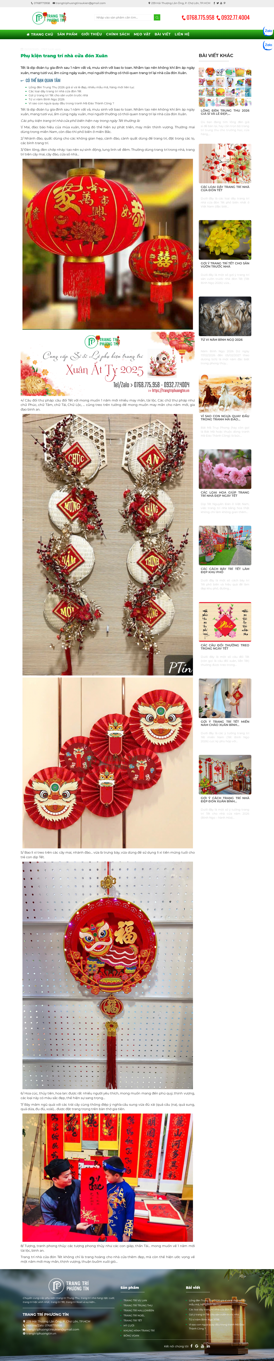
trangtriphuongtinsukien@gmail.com (80, 3)
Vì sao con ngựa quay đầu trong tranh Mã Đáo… (225, 417)
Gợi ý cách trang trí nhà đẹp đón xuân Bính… (225, 799)
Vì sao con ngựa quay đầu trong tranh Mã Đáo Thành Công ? (71, 103)
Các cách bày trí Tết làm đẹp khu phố (225, 570)
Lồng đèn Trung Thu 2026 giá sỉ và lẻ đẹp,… (225, 112)
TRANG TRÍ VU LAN (135, 1300)
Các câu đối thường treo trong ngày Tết (225, 647)
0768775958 (41, 3)
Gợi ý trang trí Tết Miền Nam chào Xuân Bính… (225, 723)
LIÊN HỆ (182, 34)
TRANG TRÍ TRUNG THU (138, 1305)
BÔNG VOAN (131, 1335)
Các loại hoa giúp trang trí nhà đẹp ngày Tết (225, 494)
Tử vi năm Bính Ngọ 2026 (47, 99)
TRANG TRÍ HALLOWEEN (139, 1310)
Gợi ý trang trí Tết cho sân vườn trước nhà (58, 95)
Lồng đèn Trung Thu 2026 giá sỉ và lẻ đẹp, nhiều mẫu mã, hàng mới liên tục (81, 87)
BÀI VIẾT (163, 34)
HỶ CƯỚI (129, 1325)
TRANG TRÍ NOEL (134, 1315)
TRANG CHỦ (41, 34)
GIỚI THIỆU (91, 34)
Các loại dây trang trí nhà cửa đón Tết (55, 91)
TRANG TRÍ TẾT (133, 1320)
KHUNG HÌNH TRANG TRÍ (139, 1330)
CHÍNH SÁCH (118, 34)
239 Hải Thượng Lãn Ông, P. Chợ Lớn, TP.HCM (180, 3)
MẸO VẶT (142, 34)
